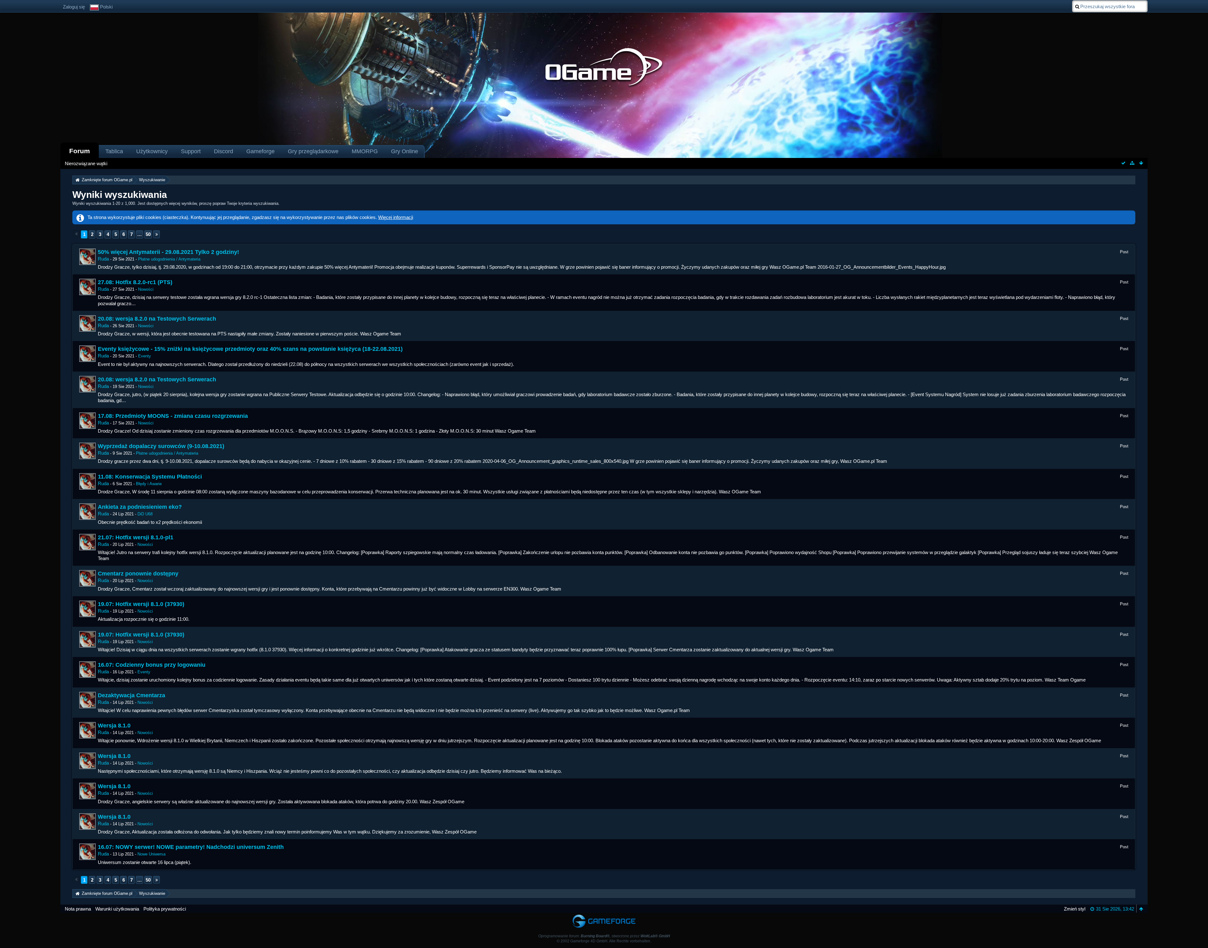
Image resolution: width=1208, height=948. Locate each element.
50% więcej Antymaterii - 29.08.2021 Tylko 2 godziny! (168, 252)
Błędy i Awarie (149, 483)
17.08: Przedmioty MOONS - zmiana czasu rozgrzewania (173, 416)
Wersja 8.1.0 (114, 725)
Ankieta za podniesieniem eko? (140, 507)
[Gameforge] (604, 915)
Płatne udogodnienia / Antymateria (169, 259)
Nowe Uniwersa (151, 854)
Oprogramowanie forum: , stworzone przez (604, 936)
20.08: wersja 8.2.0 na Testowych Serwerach (157, 319)
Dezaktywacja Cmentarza (131, 695)
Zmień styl (1074, 909)
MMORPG (365, 151)
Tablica (114, 151)
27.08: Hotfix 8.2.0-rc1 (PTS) (135, 282)
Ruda (103, 258)
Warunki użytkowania (117, 909)
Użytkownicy (152, 151)
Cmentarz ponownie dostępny (138, 573)
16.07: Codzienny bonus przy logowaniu (151, 665)
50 (148, 234)
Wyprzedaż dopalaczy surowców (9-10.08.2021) (161, 446)
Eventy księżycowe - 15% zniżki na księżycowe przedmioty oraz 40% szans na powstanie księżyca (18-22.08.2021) (250, 349)
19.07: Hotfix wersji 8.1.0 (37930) (141, 604)
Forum (79, 150)
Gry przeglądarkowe (313, 151)
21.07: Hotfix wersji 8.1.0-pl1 (135, 537)
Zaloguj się (74, 6)
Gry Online (404, 151)
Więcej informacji (395, 217)
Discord (223, 151)
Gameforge (260, 151)
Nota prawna (78, 909)
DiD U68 (145, 514)
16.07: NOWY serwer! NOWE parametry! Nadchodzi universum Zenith (191, 847)
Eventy (144, 356)
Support (191, 151)
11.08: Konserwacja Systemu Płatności (150, 477)
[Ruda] (87, 257)
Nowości (146, 289)
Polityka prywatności (164, 909)
